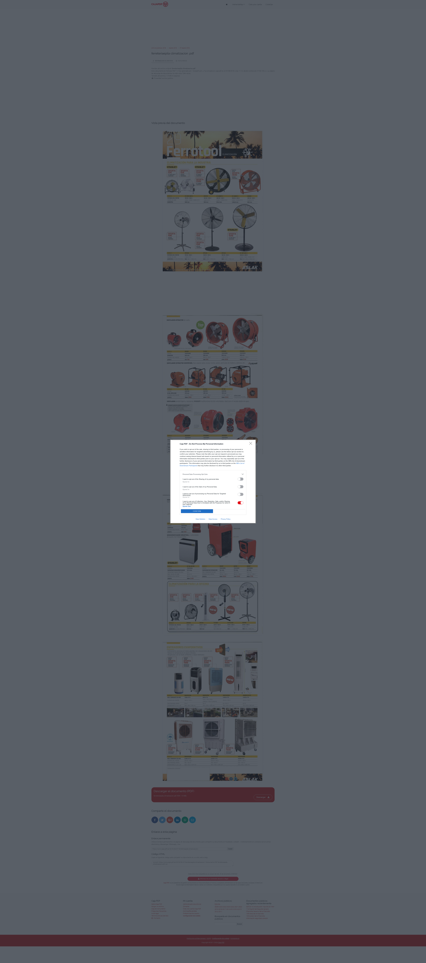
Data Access (213, 519)
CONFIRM (197, 511)
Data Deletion (200, 519)
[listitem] (213, 474)
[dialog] (213, 481)
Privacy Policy (225, 519)
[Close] (251, 444)
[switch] (240, 479)
